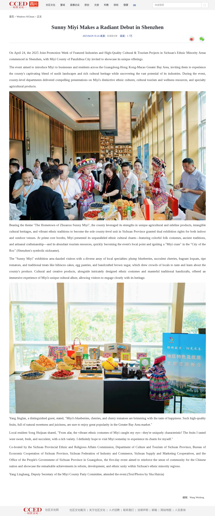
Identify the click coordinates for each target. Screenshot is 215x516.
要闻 (62, 5)
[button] (134, 5)
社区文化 (50, 5)
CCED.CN (112, 36)
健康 (125, 5)
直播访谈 (74, 5)
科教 (106, 5)
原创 (86, 5)
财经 (116, 5)
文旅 (96, 5)
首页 (11, 16)
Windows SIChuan (25, 16)
